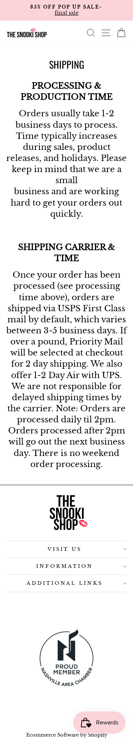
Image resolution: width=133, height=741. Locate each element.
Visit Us (65, 549)
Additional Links (65, 583)
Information (64, 566)
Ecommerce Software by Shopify (66, 735)
